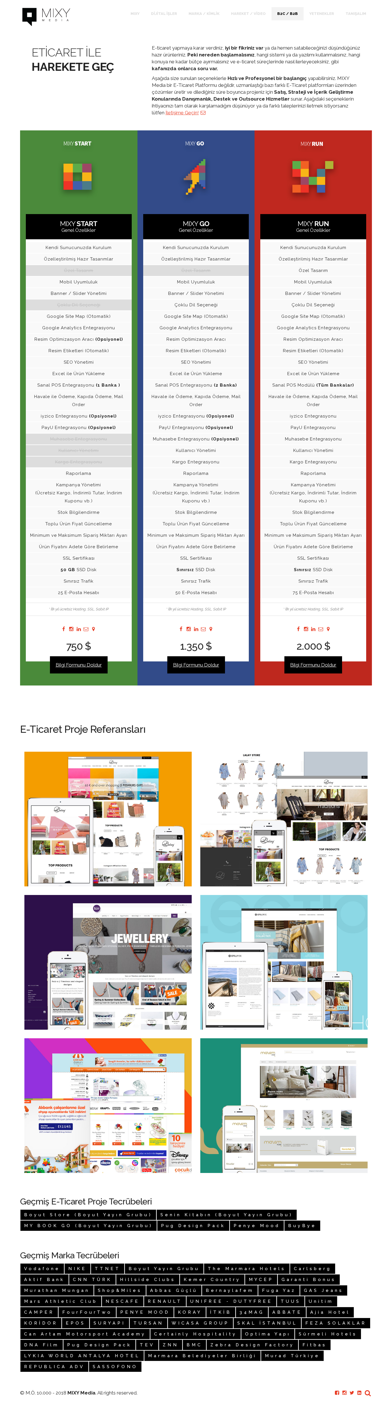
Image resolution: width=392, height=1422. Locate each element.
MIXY (135, 13)
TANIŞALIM (356, 13)
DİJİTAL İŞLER (164, 13)
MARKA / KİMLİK (204, 13)
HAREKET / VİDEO (248, 13)
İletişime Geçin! (182, 112)
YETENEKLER (321, 13)
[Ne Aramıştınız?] (368, 1393)
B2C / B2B (287, 13)
